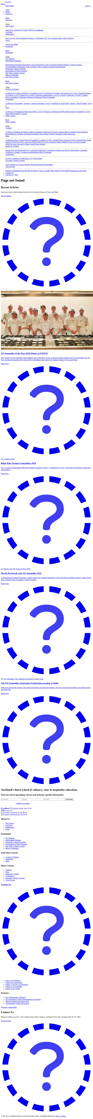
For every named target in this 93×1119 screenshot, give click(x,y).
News (7, 40)
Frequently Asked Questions (15, 69)
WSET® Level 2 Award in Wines (49, 142)
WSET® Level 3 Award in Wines (17, 144)
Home (7, 12)
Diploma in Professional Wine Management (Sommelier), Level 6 (67, 112)
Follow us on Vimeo (12, 989)
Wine (7, 108)
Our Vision (24, 30)
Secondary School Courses (15, 161)
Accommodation (11, 67)
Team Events (10, 167)
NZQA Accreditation (35, 30)
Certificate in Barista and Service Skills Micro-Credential (67, 150)
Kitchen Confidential (12, 171)
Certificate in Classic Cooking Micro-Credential (59, 132)
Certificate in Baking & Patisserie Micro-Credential (36, 97)
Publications (9, 34)
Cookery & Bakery (12, 89)
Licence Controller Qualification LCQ (19, 158)
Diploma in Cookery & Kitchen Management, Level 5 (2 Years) (43, 95)
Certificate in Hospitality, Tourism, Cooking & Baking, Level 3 (28, 103)
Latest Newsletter (11, 44)
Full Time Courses (12, 77)
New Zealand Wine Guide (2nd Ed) (61, 38)
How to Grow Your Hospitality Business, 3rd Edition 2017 (26, 38)
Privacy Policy (61, 1116)
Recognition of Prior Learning (16, 71)
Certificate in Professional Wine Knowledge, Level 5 (24, 112)
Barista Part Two (24, 150)
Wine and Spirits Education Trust (17, 1001)
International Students (13, 61)
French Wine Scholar (37, 144)
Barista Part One (11, 150)
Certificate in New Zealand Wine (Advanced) (55, 140)
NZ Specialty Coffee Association (17, 1003)
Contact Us (9, 173)
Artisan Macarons (68, 134)
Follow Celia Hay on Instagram (16, 985)
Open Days (9, 30)
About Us (8, 14)
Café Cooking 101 (12, 165)
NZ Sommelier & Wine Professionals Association (23, 999)
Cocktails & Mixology (38, 150)
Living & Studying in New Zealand (43, 65)
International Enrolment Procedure (17, 65)
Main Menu (9, 6)
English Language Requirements (53, 67)
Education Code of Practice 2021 (30, 67)
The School (9, 26)
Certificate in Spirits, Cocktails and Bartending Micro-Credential (28, 152)
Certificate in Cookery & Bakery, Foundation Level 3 (24, 93)
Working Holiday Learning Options (69, 65)
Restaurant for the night (78, 171)
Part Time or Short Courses (15, 73)
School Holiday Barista (27, 165)
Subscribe (69, 799)
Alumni (16, 30)
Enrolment (9, 46)
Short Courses (10, 116)
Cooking (8, 128)
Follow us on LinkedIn (13, 987)
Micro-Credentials (11, 75)
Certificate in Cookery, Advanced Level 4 (59, 93)
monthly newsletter (23, 803)
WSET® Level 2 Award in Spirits (73, 142)
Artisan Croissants (55, 134)
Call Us (87, 6)
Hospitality (9, 99)
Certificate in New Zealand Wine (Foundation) (22, 140)
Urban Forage (44, 134)
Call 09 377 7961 (11, 175)
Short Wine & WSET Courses (16, 114)
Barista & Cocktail (12, 146)
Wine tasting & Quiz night (59, 171)
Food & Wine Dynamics (29, 171)
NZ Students (10, 59)
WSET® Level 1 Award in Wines (24, 142)
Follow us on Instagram (13, 983)
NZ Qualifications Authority (15, 997)
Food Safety (37, 158)
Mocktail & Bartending (44, 165)
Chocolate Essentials (31, 134)
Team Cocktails (44, 171)
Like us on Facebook (13, 980)
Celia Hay (9, 32)
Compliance (9, 154)
